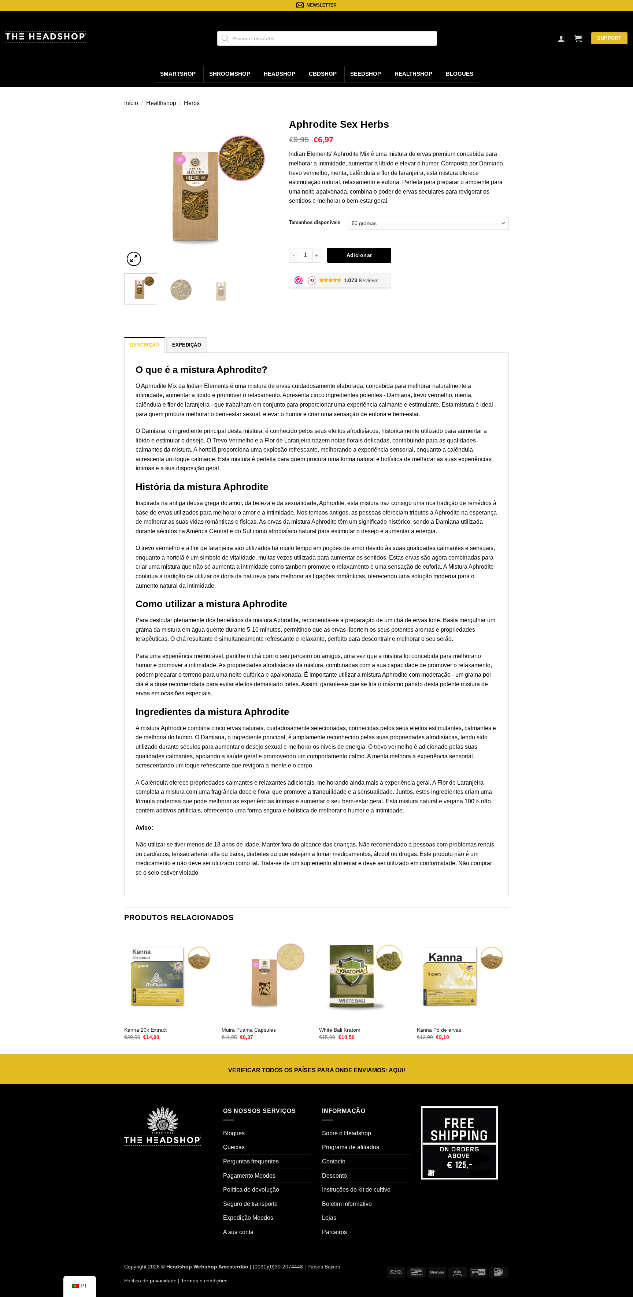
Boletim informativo (347, 1204)
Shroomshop (229, 74)
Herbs (192, 103)
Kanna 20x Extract (145, 1030)
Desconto (334, 1176)
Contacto (333, 1161)
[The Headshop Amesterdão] (45, 36)
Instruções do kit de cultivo (356, 1189)
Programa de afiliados (350, 1147)
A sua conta (238, 1232)
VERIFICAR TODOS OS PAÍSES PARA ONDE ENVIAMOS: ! (316, 1070)
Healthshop (413, 74)
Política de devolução (251, 1189)
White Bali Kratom (339, 1030)
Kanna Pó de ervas (439, 1030)
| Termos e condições (202, 1280)
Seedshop (365, 74)
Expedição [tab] (186, 345)
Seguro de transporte (250, 1204)
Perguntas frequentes (251, 1161)
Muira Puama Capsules (249, 1030)
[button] (578, 38)
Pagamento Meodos (249, 1176)
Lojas (329, 1218)
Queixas (234, 1147)
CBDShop (323, 74)
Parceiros (334, 1232)
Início (131, 103)
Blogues (459, 74)
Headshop (279, 74)
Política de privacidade (150, 1280)
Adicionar (359, 255)
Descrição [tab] (144, 345)
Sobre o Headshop (346, 1133)
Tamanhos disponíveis (314, 222)
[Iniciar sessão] (561, 38)
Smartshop (178, 74)
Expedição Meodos (248, 1218)
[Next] (265, 191)
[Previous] (136, 191)
